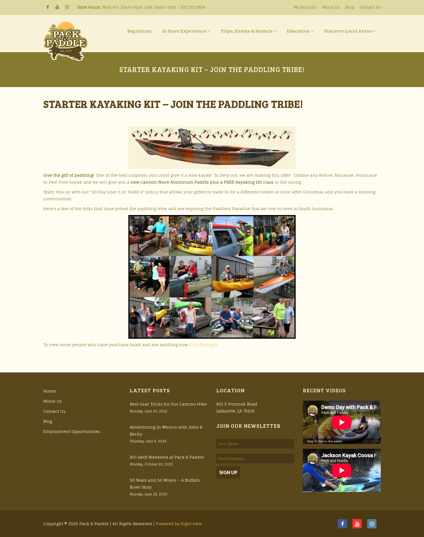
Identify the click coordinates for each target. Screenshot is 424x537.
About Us (330, 7)
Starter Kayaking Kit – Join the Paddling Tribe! (173, 104)
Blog (349, 7)
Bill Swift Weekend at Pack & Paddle (167, 457)
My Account (305, 7)
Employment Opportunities (71, 431)
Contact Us (370, 7)
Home (49, 391)
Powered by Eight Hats (179, 523)
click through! (203, 344)
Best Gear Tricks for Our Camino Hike (168, 404)
